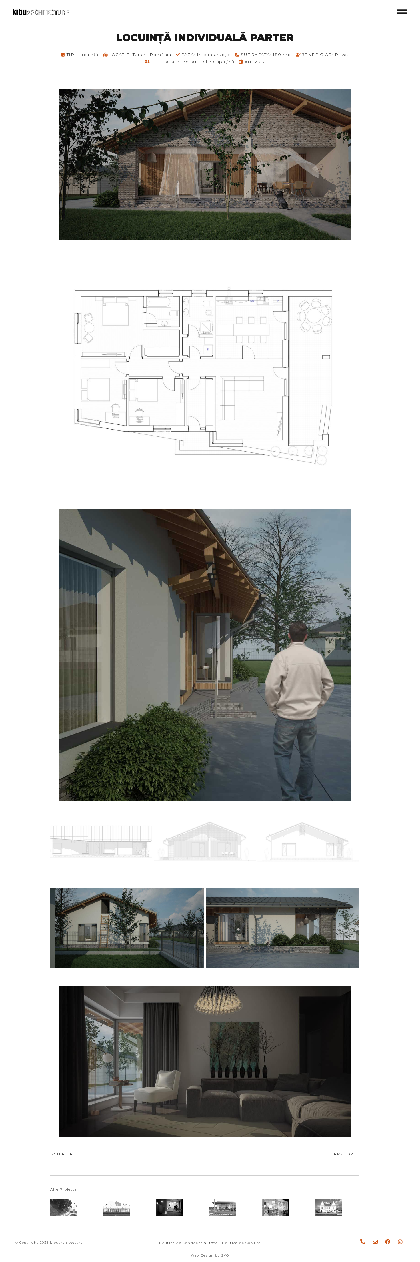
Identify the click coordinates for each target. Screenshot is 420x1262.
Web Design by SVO (210, 1255)
